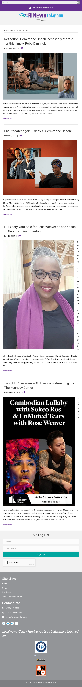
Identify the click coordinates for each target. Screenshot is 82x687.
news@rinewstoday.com (43, 7)
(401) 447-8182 (12, 608)
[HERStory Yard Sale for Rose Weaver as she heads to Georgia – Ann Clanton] (38, 294)
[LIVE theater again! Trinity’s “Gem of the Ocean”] (40, 167)
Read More (7, 118)
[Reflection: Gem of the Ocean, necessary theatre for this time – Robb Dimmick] (40, 76)
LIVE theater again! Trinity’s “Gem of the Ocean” (38, 131)
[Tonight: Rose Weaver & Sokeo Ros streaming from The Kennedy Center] (39, 451)
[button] (41, 554)
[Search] (78, 2)
